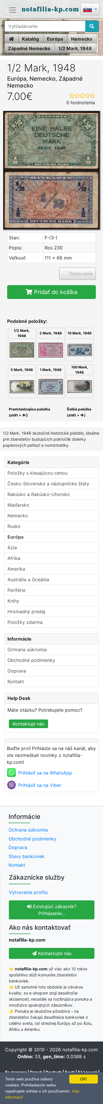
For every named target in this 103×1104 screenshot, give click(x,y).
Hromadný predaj (26, 611)
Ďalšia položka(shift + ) (79, 412)
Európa (55, 39)
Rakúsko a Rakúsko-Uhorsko (38, 494)
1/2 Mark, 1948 (75, 48)
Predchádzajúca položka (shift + (29, 412)
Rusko (14, 526)
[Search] (91, 26)
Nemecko (81, 39)
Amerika (16, 569)
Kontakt (15, 681)
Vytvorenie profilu (28, 892)
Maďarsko (18, 505)
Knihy (13, 601)
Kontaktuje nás (28, 724)
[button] (90, 9)
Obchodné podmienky (31, 660)
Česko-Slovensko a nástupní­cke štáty (48, 483)
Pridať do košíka (54, 292)
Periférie (16, 590)
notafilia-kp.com (51, 9)
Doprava (16, 671)
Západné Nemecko (29, 48)
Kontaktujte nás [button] (54, 953)
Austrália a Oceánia (28, 579)
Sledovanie (80, 274)
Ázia (12, 547)
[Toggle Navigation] (13, 10)
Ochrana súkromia (27, 649)
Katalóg (30, 39)
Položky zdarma (25, 622)
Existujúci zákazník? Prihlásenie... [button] (53, 910)
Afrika (13, 558)
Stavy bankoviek (27, 856)
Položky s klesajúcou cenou (37, 473)
